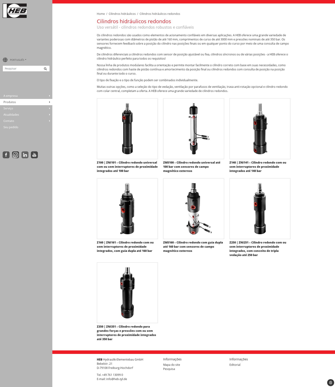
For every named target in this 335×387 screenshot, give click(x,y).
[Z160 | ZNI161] (127, 208)
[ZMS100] (193, 128)
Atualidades (11, 115)
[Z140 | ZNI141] (260, 128)
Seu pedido (10, 127)
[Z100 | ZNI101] (127, 128)
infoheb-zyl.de (116, 379)
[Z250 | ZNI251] (260, 208)
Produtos (9, 102)
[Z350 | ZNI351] (127, 292)
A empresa (10, 96)
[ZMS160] (193, 208)
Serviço (8, 108)
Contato (8, 121)
